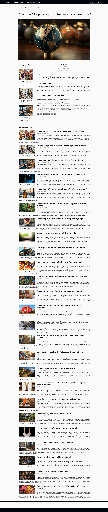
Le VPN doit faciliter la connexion (63, 68)
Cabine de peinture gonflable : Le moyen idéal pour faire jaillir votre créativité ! (61, 487)
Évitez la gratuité (63, 66)
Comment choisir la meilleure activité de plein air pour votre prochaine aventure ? (62, 205)
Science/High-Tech (30, 2)
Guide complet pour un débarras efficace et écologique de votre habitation (63, 276)
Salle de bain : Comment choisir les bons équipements (56, 443)
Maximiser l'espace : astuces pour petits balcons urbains (56, 233)
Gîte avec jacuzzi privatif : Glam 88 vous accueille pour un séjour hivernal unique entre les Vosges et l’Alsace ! (62, 323)
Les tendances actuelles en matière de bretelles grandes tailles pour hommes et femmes (61, 384)
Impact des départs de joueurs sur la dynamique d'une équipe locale (61, 175)
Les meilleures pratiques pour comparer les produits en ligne (58, 399)
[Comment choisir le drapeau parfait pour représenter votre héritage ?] (26, 74)
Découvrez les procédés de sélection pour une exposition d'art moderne (26, 101)
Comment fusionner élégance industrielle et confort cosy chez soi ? (26, 119)
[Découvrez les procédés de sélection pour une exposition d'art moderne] (26, 93)
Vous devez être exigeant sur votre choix (63, 70)
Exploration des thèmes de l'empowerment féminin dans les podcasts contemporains (61, 336)
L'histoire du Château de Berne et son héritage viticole (56, 368)
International (15, 2)
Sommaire (64, 64)
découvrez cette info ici (48, 87)
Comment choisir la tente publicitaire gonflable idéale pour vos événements (59, 306)
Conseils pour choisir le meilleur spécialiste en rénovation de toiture (61, 247)
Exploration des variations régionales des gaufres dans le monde (59, 262)
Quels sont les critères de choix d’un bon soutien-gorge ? (57, 428)
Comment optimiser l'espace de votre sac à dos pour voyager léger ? (60, 219)
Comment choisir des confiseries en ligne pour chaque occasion (59, 291)
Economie (7, 2)
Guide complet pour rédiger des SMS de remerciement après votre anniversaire (60, 353)
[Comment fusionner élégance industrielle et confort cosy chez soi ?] (26, 110)
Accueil (19, 7)
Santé (22, 2)
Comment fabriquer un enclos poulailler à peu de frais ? (56, 414)
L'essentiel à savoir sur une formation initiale (53, 471)
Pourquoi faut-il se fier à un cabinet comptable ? (54, 457)
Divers (38, 2)
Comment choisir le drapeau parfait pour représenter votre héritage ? (26, 83)
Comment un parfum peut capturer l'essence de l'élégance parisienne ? (62, 189)
